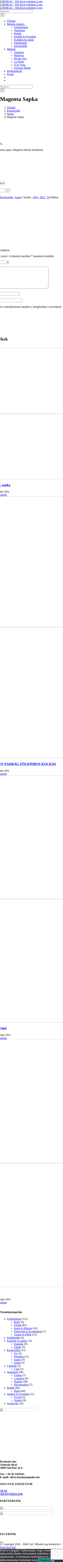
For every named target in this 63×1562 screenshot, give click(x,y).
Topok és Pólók (22, 1334)
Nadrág (18, 1381)
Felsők (17, 1325)
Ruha (17, 1390)
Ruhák (10, 1387)
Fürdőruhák (13, 1337)
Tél (48, 197)
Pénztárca (19, 1356)
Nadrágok (12, 1372)
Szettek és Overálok (18, 1394)
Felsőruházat (14, 1318)
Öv (16, 1353)
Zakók (17, 1347)
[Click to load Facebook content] (1, 1542)
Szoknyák (12, 1403)
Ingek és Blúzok (23, 1328)
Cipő (16, 1369)
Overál (18, 1397)
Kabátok (18, 1343)
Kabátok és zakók (17, 1340)
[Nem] (53, 1560)
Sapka (18, 197)
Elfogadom (44, 1560)
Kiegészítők (6, 197)
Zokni (17, 1362)
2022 (42, 197)
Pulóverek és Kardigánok (28, 1331)
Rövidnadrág (21, 1384)
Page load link (8, 1547)
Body (17, 1322)
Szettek (18, 1400)
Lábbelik (12, 1365)
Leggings (19, 1378)
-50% (35, 197)
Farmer (18, 1375)
